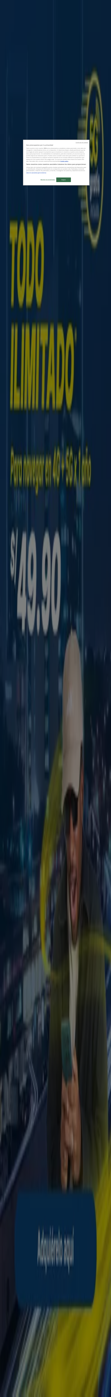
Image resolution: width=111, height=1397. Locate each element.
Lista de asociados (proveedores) (36, 173)
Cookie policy (64, 161)
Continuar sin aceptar (82, 142)
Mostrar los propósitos (48, 179)
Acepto (63, 180)
